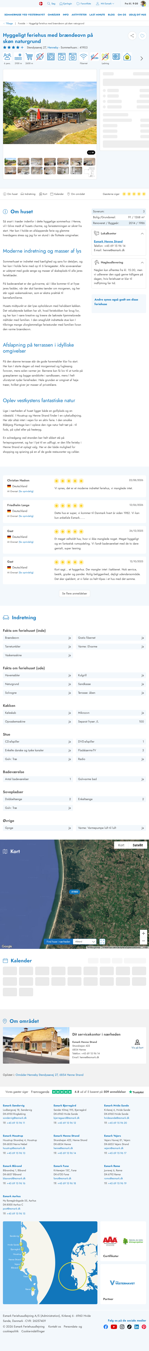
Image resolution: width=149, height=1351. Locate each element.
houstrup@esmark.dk (14, 1148)
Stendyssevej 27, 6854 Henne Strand (61, 1075)
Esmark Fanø (61, 1166)
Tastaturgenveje (93, 948)
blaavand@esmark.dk (14, 1178)
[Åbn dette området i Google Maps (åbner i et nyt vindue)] (7, 946)
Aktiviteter (79, 14)
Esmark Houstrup (13, 1136)
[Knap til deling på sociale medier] (132, 35)
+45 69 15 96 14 (90, 1053)
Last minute (97, 14)
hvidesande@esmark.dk (116, 1118)
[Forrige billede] (9, 113)
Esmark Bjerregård (65, 1105)
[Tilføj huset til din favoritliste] (142, 35)
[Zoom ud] (143, 940)
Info (66, 14)
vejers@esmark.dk (113, 1148)
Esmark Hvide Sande (116, 1105)
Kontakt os (54, 1326)
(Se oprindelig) (26, 491)
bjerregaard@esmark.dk (66, 1118)
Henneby (53, 47)
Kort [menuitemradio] (121, 845)
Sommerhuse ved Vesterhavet (24, 14)
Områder (54, 14)
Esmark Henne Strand (108, 241)
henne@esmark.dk (89, 1057)
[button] (74, 891)
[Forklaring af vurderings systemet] (14, 47)
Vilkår (145, 948)
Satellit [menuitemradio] (138, 845)
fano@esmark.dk (62, 1178)
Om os (122, 14)
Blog (111, 14)
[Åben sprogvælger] (41, 3)
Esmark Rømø (112, 1166)
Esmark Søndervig (14, 1105)
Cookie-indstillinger (33, 1331)
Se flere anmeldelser (74, 593)
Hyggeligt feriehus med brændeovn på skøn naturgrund (56, 23)
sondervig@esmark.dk (15, 1118)
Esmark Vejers (112, 1136)
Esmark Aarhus (12, 1196)
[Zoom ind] (143, 933)
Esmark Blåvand (12, 1166)
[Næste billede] (141, 58)
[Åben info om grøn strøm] (126, 58)
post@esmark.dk (11, 1208)
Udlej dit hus (137, 14)
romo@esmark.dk (113, 1178)
